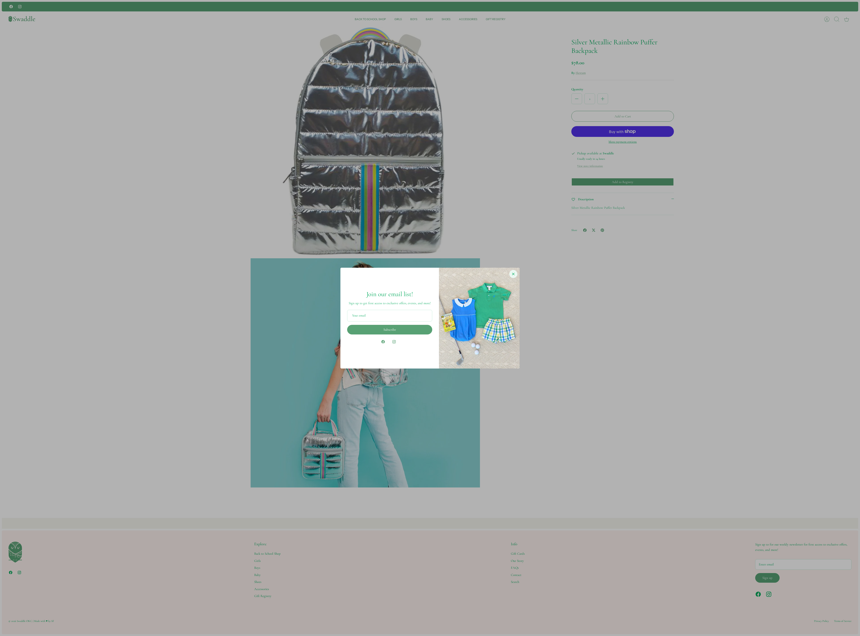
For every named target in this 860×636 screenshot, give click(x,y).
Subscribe (389, 330)
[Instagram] (394, 342)
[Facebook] (383, 342)
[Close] (513, 274)
